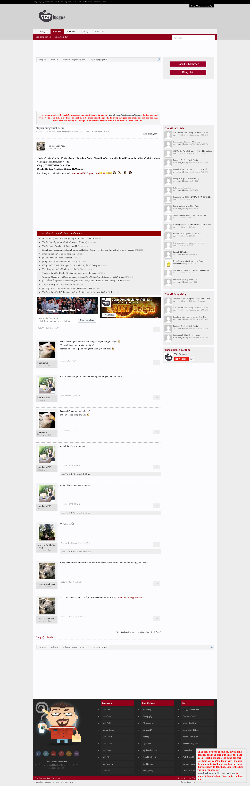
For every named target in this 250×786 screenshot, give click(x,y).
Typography (147, 716)
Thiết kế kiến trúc (150, 757)
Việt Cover (107, 716)
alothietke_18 (178, 172)
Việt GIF (106, 771)
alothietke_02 (178, 254)
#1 (157, 330)
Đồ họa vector (148, 723)
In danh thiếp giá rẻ (181, 252)
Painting (146, 737)
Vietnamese (56, 778)
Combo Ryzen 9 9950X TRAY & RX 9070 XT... (192, 197)
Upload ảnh (99, 31)
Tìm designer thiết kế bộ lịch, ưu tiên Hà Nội (62, 269)
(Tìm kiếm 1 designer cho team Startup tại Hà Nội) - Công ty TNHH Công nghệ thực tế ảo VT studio (88, 250)
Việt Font (106, 709)
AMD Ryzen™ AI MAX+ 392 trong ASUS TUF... (192, 224)
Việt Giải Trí (108, 764)
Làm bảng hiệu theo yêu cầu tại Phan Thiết (190, 169)
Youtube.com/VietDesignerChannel (125, 115)
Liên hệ (179, 778)
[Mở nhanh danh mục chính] (159, 59)
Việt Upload (107, 743)
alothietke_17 (178, 208)
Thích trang (109, 315)
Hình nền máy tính (190, 743)
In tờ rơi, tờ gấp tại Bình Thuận (185, 160)
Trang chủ (44, 31)
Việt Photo (107, 750)
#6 (157, 506)
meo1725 (177, 135)
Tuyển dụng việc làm (64, 131)
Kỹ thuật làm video (150, 750)
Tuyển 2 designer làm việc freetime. (58, 284)
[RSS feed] (68, 755)
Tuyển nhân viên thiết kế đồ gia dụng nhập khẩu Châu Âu (69, 273)
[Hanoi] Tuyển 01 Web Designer (57, 257)
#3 (157, 397)
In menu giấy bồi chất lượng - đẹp (186, 142)
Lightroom (147, 743)
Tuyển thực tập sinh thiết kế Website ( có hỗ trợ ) (64, 242)
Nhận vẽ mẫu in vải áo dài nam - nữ (58, 253)
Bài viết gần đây (61, 37)
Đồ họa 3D (147, 730)
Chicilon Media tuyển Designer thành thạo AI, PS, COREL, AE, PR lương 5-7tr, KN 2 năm (83, 277)
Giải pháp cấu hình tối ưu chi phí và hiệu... (190, 243)
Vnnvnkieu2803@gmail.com (129, 597)
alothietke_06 (178, 181)
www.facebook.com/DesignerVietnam (216, 773)
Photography (148, 771)
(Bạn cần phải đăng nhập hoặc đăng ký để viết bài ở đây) (138, 632)
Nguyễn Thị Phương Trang (46, 546)
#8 (157, 583)
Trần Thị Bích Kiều (94, 131)
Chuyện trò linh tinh (191, 709)
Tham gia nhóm (87, 320)
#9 (157, 618)
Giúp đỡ (187, 778)
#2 (157, 362)
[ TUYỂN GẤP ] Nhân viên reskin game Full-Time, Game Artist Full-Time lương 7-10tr (82, 280)
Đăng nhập (188, 72)
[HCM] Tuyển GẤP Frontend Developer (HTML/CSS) (67, 288)
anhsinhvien (178, 264)
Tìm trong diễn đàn (43, 37)
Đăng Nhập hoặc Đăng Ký (201, 6)
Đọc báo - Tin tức (190, 716)
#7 (157, 545)
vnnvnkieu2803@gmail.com (85, 173)
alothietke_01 (178, 162)
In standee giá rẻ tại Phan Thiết (185, 279)
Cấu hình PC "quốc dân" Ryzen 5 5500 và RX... (192, 270)
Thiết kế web (148, 764)
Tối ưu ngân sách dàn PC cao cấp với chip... (190, 215)
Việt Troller (107, 737)
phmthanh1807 (44, 397)
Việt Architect (108, 730)
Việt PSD (106, 757)
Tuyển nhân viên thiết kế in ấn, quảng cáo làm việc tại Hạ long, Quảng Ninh (77, 292)
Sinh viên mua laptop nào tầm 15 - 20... (189, 234)
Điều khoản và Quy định (189, 782)
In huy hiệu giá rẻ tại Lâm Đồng (186, 179)
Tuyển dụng (85, 31)
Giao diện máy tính (42, 778)
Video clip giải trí (189, 723)
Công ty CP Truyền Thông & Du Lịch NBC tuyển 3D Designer (71, 265)
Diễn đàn (57, 32)
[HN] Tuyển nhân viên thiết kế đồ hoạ (59, 261)
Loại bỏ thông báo (158, 115)
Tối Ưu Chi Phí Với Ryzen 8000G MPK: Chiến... (192, 151)
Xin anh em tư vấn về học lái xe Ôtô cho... (190, 261)
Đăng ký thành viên (188, 64)
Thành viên (70, 31)
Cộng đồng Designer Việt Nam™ (54, 782)
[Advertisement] (125, 48)
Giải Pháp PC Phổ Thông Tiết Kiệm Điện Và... (191, 133)
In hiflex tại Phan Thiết (182, 188)
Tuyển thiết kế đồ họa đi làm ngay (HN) (60, 246)
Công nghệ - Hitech (190, 730)
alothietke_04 (178, 190)
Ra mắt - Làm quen (190, 737)
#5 (157, 467)
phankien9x (42, 363)
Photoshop (147, 709)
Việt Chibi (107, 723)
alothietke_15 (178, 144)
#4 (157, 432)
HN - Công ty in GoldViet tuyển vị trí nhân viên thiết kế (68, 238)
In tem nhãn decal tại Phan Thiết (186, 206)
